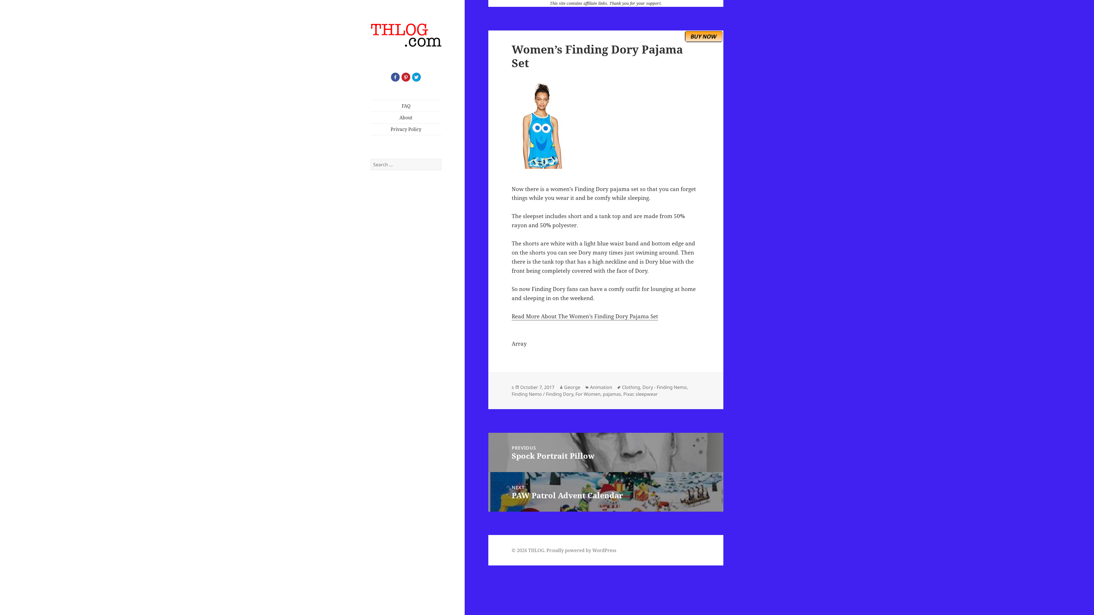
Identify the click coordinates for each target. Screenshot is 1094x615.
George (572, 387)
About (406, 117)
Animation (601, 387)
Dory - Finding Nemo (664, 387)
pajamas (612, 394)
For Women (588, 394)
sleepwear (647, 394)
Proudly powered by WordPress (581, 550)
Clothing (631, 387)
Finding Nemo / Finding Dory (542, 394)
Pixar (628, 394)
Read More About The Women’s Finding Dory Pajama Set (585, 316)
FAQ (406, 106)
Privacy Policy (406, 129)
